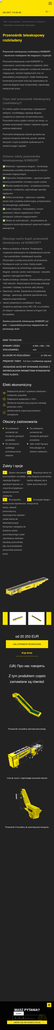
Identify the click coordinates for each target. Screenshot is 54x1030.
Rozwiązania (8, 15)
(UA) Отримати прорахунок (27, 644)
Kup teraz (27, 652)
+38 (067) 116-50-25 (11, 12)
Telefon (19, 1013)
